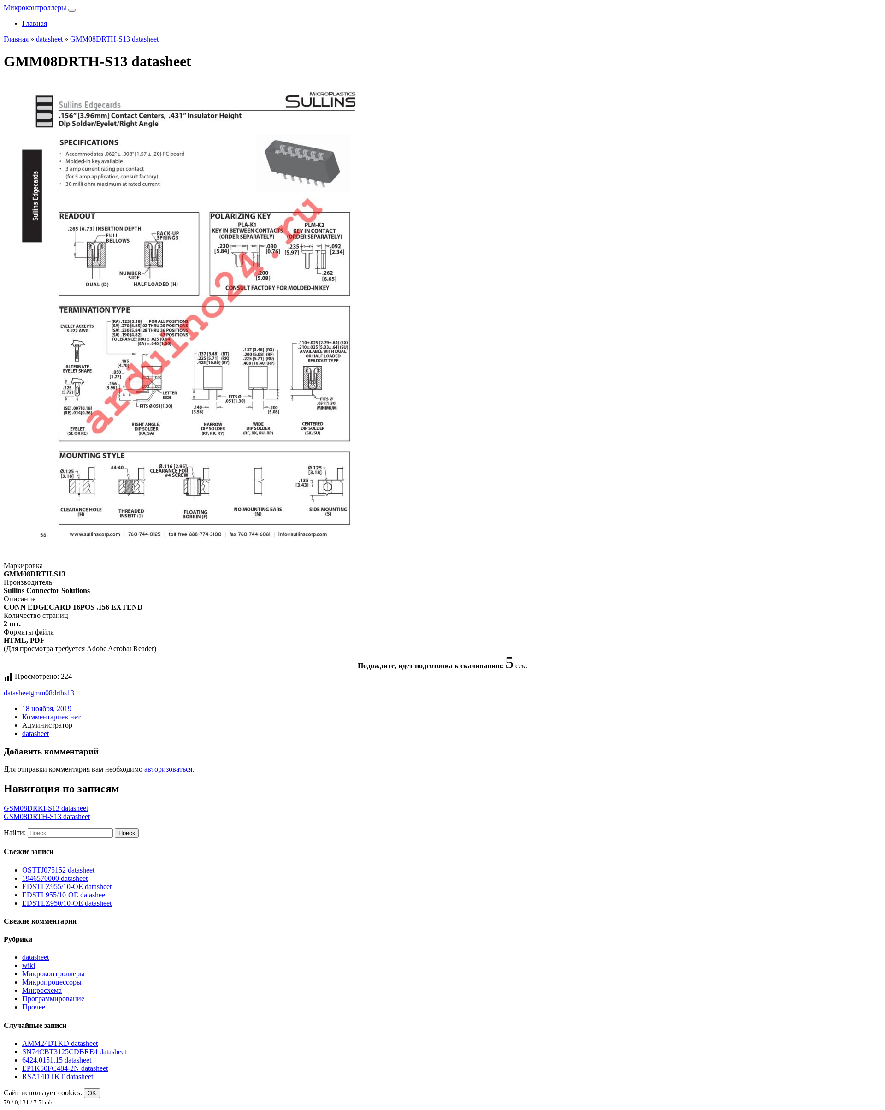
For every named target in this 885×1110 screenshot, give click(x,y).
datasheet (17, 693)
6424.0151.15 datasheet (56, 1060)
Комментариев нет (51, 717)
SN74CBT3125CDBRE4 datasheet (74, 1052)
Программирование (53, 999)
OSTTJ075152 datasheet (58, 870)
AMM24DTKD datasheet (60, 1043)
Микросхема (42, 990)
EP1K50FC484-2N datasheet (65, 1068)
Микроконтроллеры (35, 8)
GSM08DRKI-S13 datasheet (46, 808)
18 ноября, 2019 (46, 708)
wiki (28, 965)
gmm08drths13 (52, 693)
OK (92, 1093)
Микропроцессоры (52, 982)
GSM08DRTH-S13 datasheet (47, 816)
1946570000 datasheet (55, 878)
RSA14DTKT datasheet (57, 1076)
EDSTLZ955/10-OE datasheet (67, 886)
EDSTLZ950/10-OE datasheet (67, 903)
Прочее (33, 1007)
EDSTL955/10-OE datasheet (64, 895)
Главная (34, 23)
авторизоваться (168, 769)
